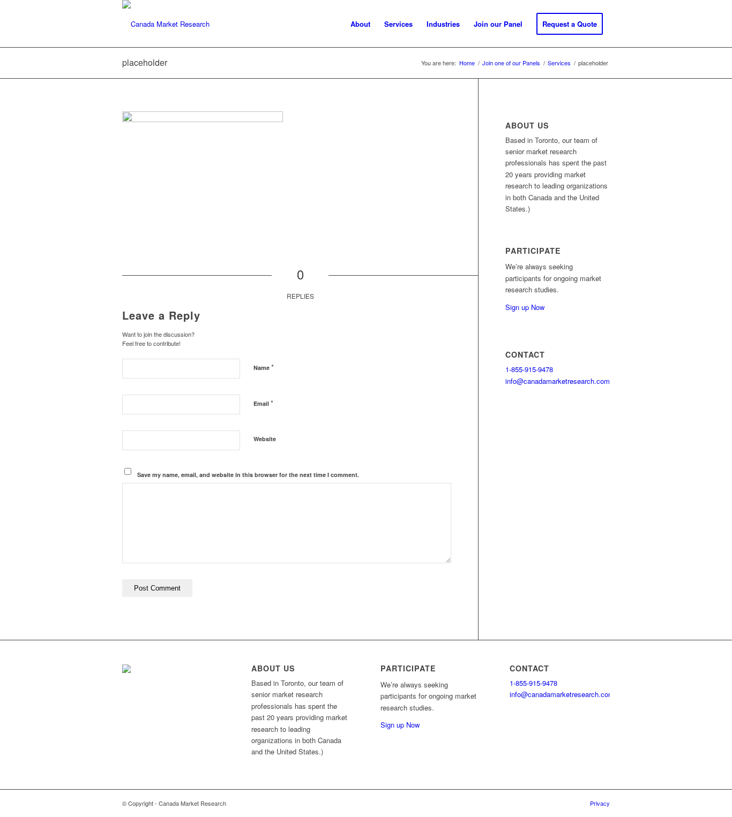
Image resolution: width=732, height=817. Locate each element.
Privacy (600, 803)
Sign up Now (524, 307)
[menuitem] (360, 24)
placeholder (144, 62)
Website (264, 439)
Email (263, 403)
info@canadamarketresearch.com (557, 381)
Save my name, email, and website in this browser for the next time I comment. (248, 475)
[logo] (166, 24)
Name (263, 367)
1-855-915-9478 (529, 369)
